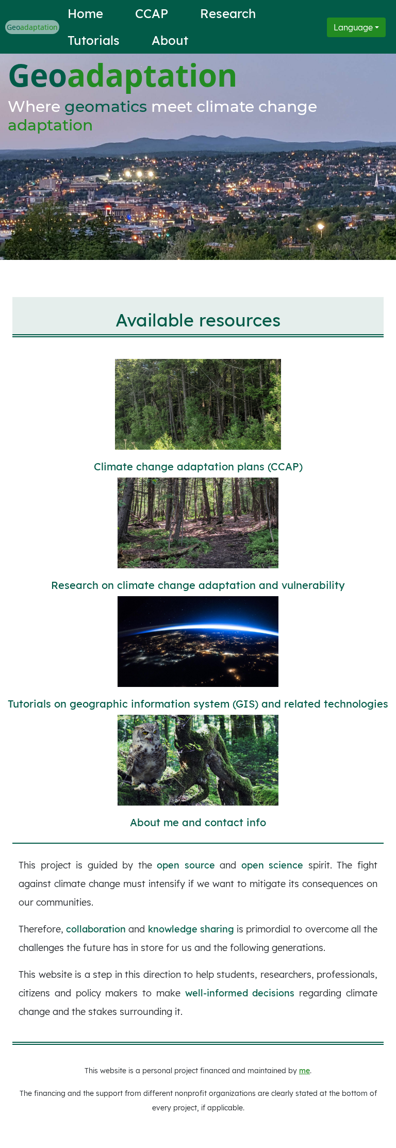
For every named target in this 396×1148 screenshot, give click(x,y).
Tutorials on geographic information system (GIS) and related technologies (198, 703)
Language (353, 27)
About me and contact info (198, 822)
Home (85, 13)
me (304, 1070)
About (170, 40)
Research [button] (228, 13)
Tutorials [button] (94, 40)
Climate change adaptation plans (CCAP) (198, 466)
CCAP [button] (151, 13)
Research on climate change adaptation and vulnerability (198, 585)
